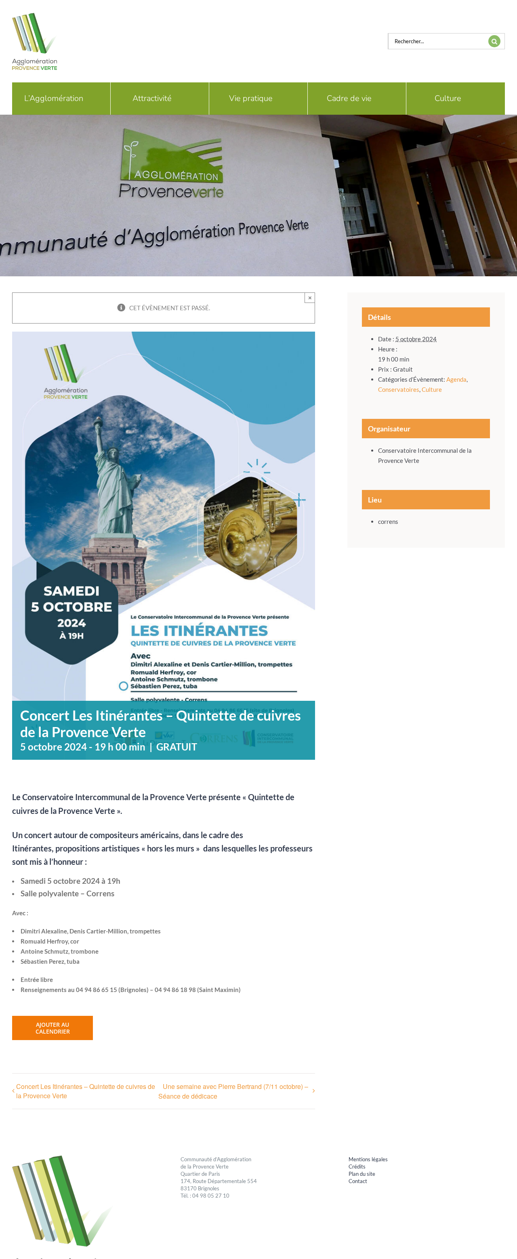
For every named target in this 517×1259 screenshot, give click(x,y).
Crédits (357, 1166)
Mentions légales (368, 1159)
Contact (358, 1181)
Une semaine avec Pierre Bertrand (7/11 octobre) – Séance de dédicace (233, 1091)
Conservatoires (398, 389)
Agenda (456, 379)
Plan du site (362, 1174)
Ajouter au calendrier (53, 1028)
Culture (432, 389)
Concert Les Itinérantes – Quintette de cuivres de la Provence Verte (85, 1091)
